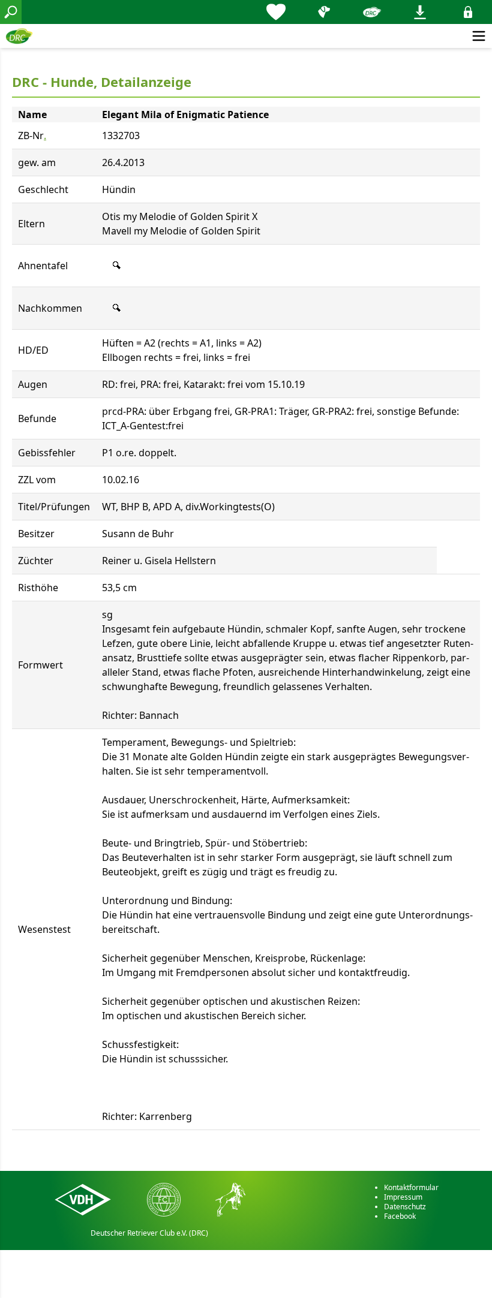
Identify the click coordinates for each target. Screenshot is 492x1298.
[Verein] (372, 12)
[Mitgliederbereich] (468, 12)
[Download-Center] (420, 12)
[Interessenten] (276, 12)
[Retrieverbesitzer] (324, 12)
